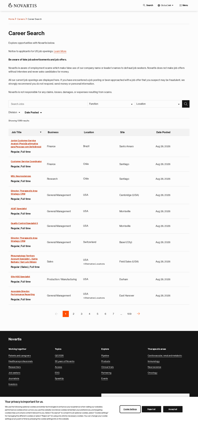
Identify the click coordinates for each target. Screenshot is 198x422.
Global (166, 5)
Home (11, 19)
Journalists (14, 378)
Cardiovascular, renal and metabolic (165, 355)
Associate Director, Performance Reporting (23, 293)
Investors (13, 384)
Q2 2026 (59, 355)
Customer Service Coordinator (26, 162)
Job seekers (14, 373)
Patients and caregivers (20, 355)
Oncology (152, 373)
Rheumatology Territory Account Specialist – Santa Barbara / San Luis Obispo (24, 259)
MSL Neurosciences (21, 176)
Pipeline (105, 355)
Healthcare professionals (21, 361)
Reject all (151, 409)
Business (53, 132)
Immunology (154, 361)
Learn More (60, 51)
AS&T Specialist (19, 209)
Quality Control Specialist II (24, 223)
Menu (185, 5)
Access (58, 367)
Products (105, 361)
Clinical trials (107, 367)
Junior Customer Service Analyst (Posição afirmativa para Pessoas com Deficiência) (26, 144)
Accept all (172, 409)
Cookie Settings (130, 409)
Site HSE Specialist (20, 277)
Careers (21, 19)
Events (104, 378)
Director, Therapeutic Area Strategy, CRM (24, 192)
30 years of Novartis (64, 361)
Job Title (27, 132)
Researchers (15, 367)
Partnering (106, 373)
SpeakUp (59, 378)
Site (122, 132)
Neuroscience (154, 367)
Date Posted (32, 112)
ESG (57, 373)
